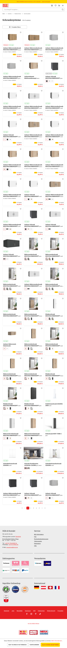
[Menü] (63, 5)
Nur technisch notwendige (17, 644)
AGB (34, 610)
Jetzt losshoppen (46, 1)
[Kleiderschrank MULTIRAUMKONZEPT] (54, 304)
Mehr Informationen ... (57, 640)
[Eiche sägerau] (52, 139)
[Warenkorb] (59, 5)
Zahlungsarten (38, 541)
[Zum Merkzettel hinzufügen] (21, 32)
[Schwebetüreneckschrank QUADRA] (54, 453)
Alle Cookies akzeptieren (50, 644)
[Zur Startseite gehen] (5, 5)
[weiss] (52, 81)
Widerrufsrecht (51, 610)
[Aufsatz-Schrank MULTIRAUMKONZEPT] (54, 66)
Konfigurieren (34, 644)
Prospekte (60, 610)
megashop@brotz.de (12, 547)
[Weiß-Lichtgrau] (49, 81)
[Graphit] (46, 81)
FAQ (35, 536)
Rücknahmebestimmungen (41, 539)
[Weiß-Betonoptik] (10, 289)
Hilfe (35, 545)
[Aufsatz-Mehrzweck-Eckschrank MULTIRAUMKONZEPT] (12, 333)
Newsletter (20, 610)
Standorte (18, 536)
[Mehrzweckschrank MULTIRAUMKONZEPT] (33, 244)
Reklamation (37, 543)
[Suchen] (63, 9)
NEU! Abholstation (39, 534)
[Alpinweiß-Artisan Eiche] (28, 468)
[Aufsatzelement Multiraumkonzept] (33, 66)
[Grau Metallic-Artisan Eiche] (25, 468)
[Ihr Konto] (52, 5)
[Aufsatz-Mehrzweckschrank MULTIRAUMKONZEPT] (12, 37)
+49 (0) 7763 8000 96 (11, 543)
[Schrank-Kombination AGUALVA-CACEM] (33, 453)
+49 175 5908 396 (13, 544)
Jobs (13, 610)
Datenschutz (41, 610)
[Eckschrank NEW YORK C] (54, 423)
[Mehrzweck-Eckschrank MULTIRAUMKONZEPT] (12, 423)
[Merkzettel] (55, 5)
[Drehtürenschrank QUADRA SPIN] (54, 393)
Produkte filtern (16, 27)
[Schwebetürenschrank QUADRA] (12, 453)
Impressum (28, 610)
